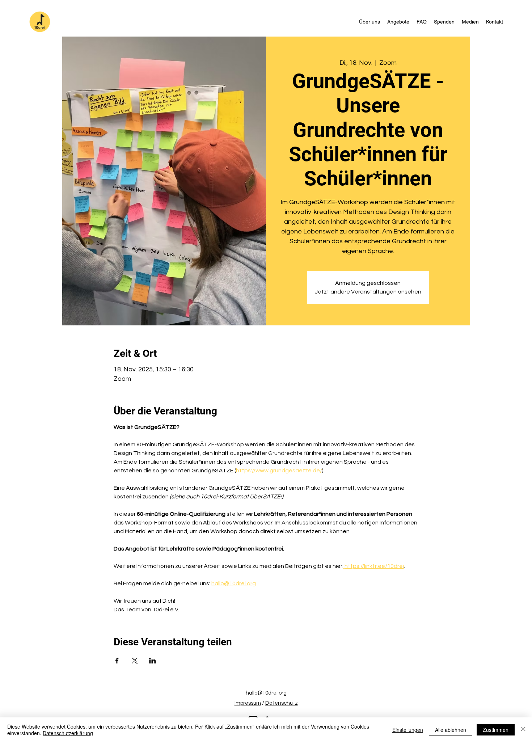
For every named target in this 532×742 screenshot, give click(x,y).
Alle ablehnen (450, 729)
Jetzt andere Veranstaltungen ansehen (368, 292)
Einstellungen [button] (407, 729)
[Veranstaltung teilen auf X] (134, 660)
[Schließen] (523, 729)
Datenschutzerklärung (68, 733)
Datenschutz (281, 703)
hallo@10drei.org (266, 693)
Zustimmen (495, 729)
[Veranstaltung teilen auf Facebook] (117, 660)
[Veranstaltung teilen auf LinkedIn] (152, 660)
